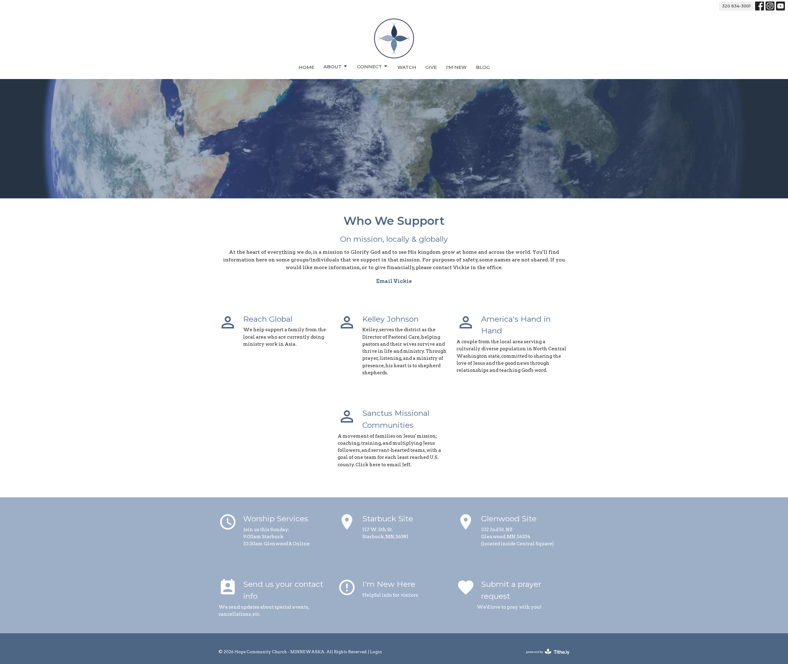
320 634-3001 (736, 5)
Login (376, 652)
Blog (483, 67)
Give (431, 67)
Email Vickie (394, 281)
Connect (369, 67)
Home (306, 67)
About (333, 67)
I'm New (456, 67)
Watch (406, 67)
